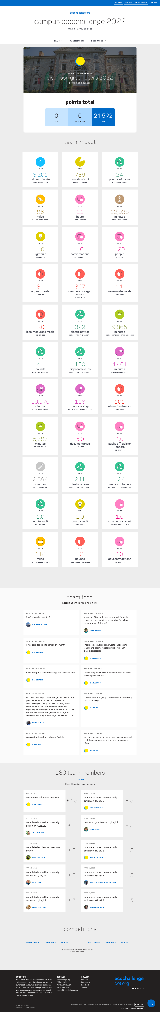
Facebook (85, 985)
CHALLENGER (32, 943)
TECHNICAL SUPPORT (122, 1005)
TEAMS (57, 41)
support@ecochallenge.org (67, 990)
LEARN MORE (136, 988)
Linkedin (84, 980)
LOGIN (154, 3)
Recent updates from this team (80, 603)
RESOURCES (97, 41)
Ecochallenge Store (136, 3)
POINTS (64, 943)
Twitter (84, 987)
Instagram (85, 982)
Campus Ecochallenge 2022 (80, 21)
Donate (119, 3)
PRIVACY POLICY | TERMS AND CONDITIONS (91, 1005)
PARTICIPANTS (77, 41)
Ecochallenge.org (80, 12)
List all (80, 780)
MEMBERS (51, 943)
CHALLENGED (94, 943)
